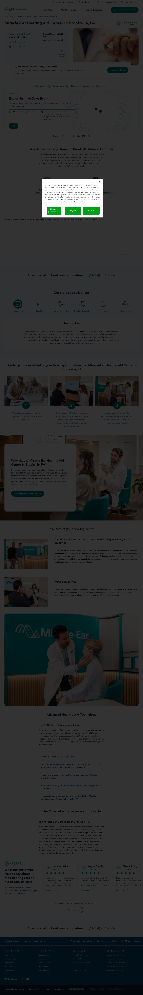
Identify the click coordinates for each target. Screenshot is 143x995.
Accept (91, 210)
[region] (72, 198)
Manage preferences (54, 210)
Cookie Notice (79, 202)
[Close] (99, 181)
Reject (73, 210)
